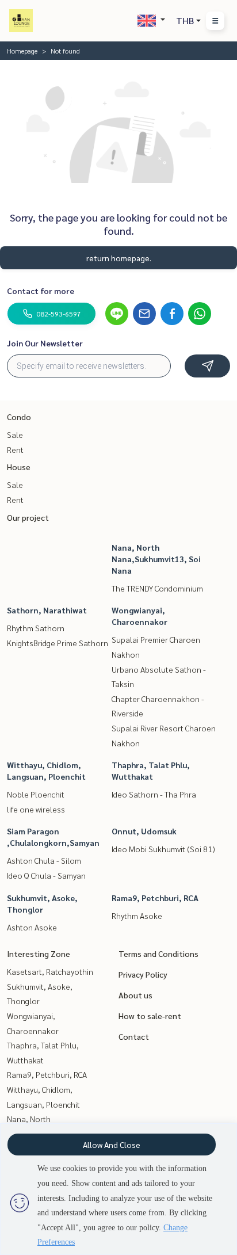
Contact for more (40, 290)
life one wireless (36, 809)
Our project (28, 517)
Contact (133, 1036)
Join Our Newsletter (45, 343)
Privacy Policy (142, 974)
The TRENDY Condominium (157, 588)
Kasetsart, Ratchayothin (50, 971)
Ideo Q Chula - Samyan (46, 875)
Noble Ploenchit (35, 794)
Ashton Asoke (32, 927)
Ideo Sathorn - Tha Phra (154, 794)
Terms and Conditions (158, 953)
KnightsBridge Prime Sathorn (57, 643)
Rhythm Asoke (137, 915)
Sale (15, 434)
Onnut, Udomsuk (144, 831)
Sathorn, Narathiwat (47, 610)
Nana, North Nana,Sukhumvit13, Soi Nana (156, 558)
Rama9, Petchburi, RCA (155, 897)
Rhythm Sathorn (35, 628)
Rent (15, 449)
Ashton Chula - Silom (44, 860)
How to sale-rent (149, 1015)
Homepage (22, 50)
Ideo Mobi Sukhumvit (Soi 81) (163, 849)
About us (135, 995)
